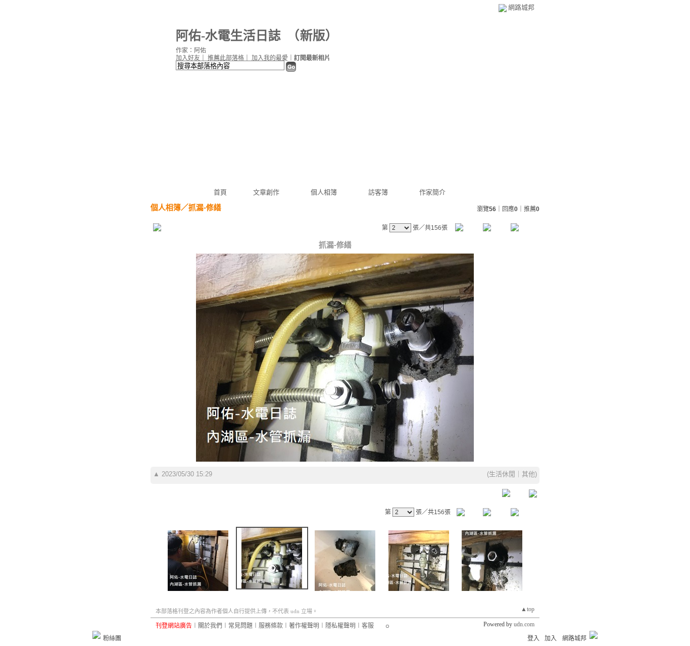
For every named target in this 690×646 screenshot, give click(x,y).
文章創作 (266, 192)
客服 (368, 625)
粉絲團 (112, 638)
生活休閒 (502, 474)
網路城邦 (521, 7)
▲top (527, 609)
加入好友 (188, 58)
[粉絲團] (96, 635)
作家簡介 (432, 192)
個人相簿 (324, 192)
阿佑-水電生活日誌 (228, 35)
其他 (528, 474)
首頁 (220, 192)
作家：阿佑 (191, 50)
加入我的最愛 (270, 58)
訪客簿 (378, 192)
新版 (312, 35)
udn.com (524, 624)
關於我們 (210, 625)
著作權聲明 (304, 625)
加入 (551, 638)
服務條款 (271, 625)
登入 (533, 638)
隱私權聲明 (340, 625)
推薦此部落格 (226, 58)
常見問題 (240, 625)
